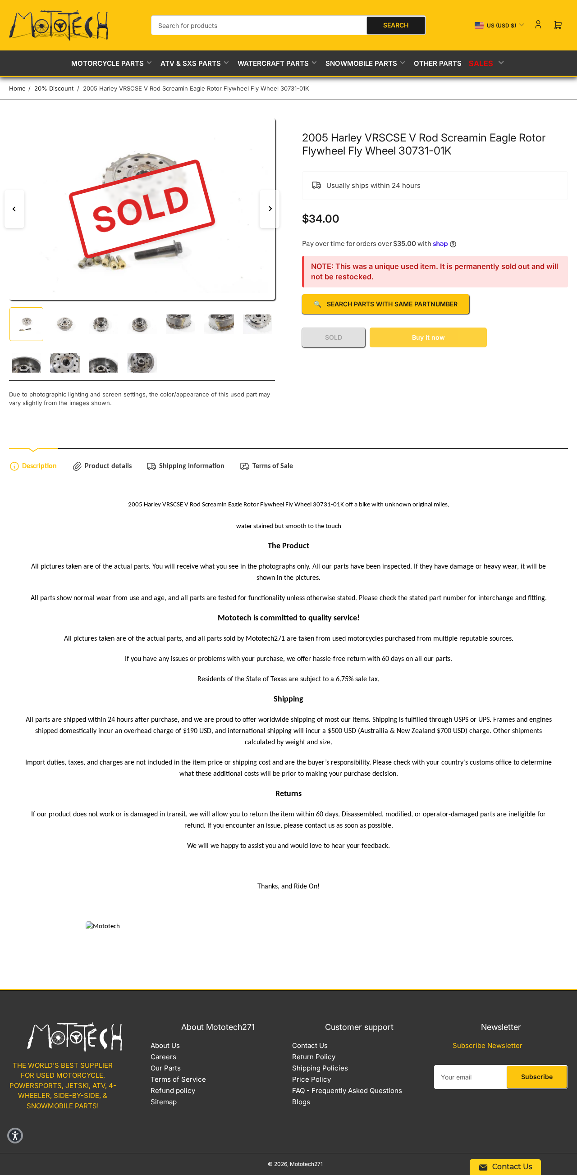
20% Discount (53, 88)
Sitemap (164, 1102)
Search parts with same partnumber (386, 304)
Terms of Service (178, 1079)
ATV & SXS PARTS (190, 63)
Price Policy (311, 1079)
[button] (15, 1135)
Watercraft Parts (273, 63)
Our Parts (166, 1068)
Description (39, 466)
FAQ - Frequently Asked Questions (347, 1090)
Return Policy (313, 1056)
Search (395, 25)
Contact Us (310, 1045)
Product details (108, 466)
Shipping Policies (320, 1068)
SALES (481, 63)
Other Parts (438, 63)
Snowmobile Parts (361, 63)
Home (17, 88)
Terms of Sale (272, 466)
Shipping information (191, 466)
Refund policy (173, 1090)
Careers (163, 1056)
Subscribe (537, 1076)
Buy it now (428, 337)
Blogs (301, 1102)
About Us (165, 1045)
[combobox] (288, 25)
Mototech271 (306, 1164)
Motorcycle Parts (107, 63)
